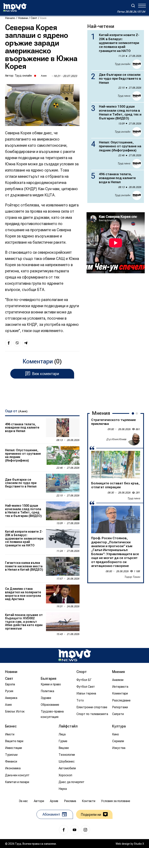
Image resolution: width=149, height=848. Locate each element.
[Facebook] (63, 829)
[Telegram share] (25, 343)
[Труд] (74, 655)
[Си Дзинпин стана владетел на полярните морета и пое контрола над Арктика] (63, 594)
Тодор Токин (132, 576)
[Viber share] (17, 343)
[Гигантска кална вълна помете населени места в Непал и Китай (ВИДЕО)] (63, 566)
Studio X (139, 843)
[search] (133, 6)
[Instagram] (85, 829)
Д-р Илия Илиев (116, 439)
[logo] (14, 7)
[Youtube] (74, 829)
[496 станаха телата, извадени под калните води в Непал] (63, 427)
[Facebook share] (8, 343)
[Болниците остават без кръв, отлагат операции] (115, 464)
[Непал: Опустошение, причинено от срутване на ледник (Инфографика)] (63, 455)
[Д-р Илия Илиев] (134, 439)
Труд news (123, 95)
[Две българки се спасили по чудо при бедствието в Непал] (63, 483)
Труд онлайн (23, 75)
